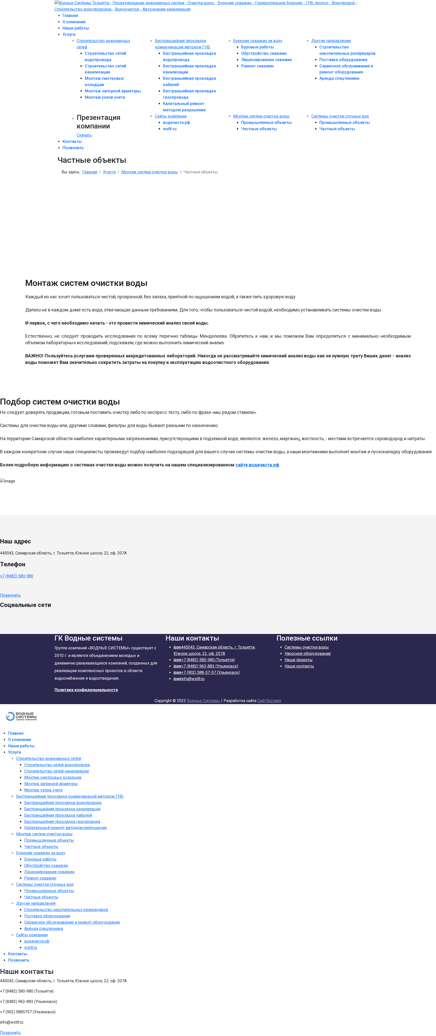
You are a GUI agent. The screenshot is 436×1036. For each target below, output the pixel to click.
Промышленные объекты (266, 122)
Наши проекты (299, 659)
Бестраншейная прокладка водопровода (62, 802)
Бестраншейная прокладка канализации (62, 809)
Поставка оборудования (343, 59)
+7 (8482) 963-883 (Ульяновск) (206, 666)
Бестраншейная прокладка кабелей (58, 815)
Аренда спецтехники (339, 78)
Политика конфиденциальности (86, 689)
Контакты (72, 141)
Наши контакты (299, 666)
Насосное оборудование (308, 653)
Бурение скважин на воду (257, 40)
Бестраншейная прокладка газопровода (62, 821)
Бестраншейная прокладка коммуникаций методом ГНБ (69, 796)
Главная (70, 15)
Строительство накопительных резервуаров (66, 909)
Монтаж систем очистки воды (261, 116)
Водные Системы (203, 700)
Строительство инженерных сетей (48, 758)
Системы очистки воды (307, 647)
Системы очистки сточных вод (340, 116)
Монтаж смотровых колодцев (52, 777)
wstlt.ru (170, 128)
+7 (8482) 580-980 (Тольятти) (204, 659)
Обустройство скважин (264, 53)
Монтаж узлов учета (105, 97)
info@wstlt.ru (189, 678)
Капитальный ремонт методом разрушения (65, 827)
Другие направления (331, 40)
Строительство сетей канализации (56, 771)
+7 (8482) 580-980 (16, 576)
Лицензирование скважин (266, 59)
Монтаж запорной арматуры (113, 91)
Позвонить (73, 147)
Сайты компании (170, 116)
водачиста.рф (176, 122)
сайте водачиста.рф (257, 464)
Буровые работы (257, 47)
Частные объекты (259, 128)
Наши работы (76, 28)
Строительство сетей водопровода (57, 764)
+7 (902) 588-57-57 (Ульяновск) (207, 672)
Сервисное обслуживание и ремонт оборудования (72, 922)
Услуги (69, 34)
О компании (74, 21)
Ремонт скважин (257, 66)
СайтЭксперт (269, 700)
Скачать (84, 135)
